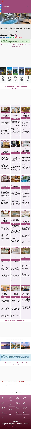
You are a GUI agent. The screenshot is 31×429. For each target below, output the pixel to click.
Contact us (19, 426)
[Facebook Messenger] (0, 6)
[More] (0, 13)
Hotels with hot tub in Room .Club (7, 6)
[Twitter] (0, 8)
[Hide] (0, 15)
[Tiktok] (17, 421)
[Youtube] (15, 421)
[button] (27, 6)
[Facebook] (0, 5)
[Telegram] (0, 11)
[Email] (0, 12)
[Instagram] (14, 421)
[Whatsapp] (0, 9)
